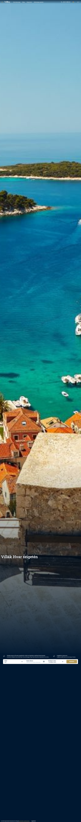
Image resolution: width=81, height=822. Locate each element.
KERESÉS (71, 661)
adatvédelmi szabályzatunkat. (24, 820)
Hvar (5, 662)
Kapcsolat (29, 2)
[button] (74, 2)
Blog (23, 2)
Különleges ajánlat (38, 2)
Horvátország (16, 2)
